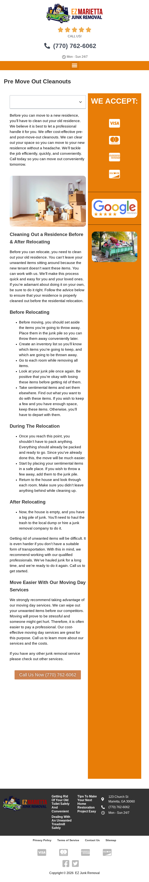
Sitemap (111, 840)
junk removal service (63, 653)
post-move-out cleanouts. (38, 137)
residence (38, 257)
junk (52, 333)
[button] (74, 65)
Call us (75, 566)
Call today (18, 159)
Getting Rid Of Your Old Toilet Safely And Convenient (60, 804)
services (56, 659)
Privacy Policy (42, 840)
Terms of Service (68, 840)
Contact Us (92, 840)
